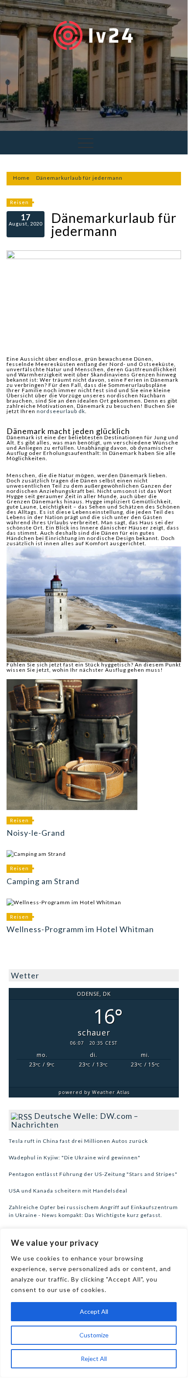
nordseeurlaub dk (61, 411)
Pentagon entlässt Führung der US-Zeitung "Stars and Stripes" (93, 1174)
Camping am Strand (43, 881)
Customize (94, 1335)
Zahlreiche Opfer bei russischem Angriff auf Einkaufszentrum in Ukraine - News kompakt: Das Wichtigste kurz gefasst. (93, 1211)
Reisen (19, 202)
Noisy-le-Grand (36, 832)
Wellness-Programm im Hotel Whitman (80, 929)
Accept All (94, 1311)
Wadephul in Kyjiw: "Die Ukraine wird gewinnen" (74, 1157)
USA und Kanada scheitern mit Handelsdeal (68, 1190)
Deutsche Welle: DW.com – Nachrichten (74, 1120)
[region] (94, 1303)
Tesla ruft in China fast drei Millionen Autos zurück (78, 1141)
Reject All (94, 1358)
